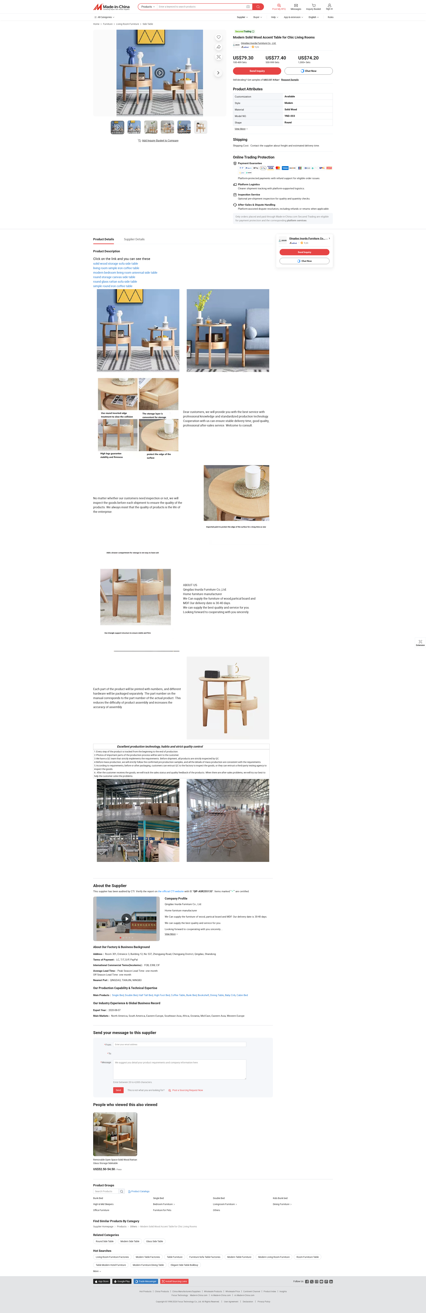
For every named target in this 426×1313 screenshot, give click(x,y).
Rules (330, 17)
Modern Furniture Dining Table (148, 1265)
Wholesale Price (232, 1291)
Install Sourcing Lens (176, 1281)
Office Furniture (101, 1210)
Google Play (122, 1281)
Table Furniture (174, 1257)
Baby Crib (230, 995)
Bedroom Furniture (163, 1204)
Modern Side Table (129, 1241)
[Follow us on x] (312, 1281)
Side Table (148, 23)
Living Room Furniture (127, 23)
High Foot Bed (162, 995)
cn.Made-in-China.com (244, 1295)
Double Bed (131, 995)
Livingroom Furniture (224, 1204)
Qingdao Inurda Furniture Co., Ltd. (258, 43)
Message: (106, 1062)
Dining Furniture (281, 1204)
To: (109, 1053)
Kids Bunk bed (280, 1198)
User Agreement (231, 1301)
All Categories (105, 17)
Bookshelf (203, 995)
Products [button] (146, 6)
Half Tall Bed (146, 995)
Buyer (256, 17)
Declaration (248, 1301)
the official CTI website (171, 891)
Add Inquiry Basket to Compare (160, 140)
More (96, 1271)
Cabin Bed (242, 995)
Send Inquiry (257, 70)
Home (96, 23)
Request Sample (290, 79)
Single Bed (118, 995)
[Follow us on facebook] (307, 1281)
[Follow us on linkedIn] (331, 1281)
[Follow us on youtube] (321, 1281)
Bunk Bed (191, 995)
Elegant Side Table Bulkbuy (184, 1265)
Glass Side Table (154, 1241)
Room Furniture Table (308, 1257)
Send (118, 1090)
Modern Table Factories (148, 1257)
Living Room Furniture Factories (112, 1257)
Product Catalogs (140, 1191)
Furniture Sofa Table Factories (204, 1257)
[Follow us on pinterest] (326, 1281)
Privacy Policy (264, 1301)
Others (216, 1210)
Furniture (107, 23)
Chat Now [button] (311, 70)
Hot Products (145, 1291)
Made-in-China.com (199, 1295)
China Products (162, 1291)
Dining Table (217, 995)
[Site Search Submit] (258, 6)
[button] (248, 6)
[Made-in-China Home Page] (111, 6)
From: (108, 1044)
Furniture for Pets (162, 1210)
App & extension (292, 17)
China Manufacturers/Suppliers (186, 1291)
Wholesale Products (213, 1291)
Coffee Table (178, 995)
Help (273, 17)
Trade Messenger (145, 1281)
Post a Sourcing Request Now (185, 1090)
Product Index (270, 1291)
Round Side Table (104, 1241)
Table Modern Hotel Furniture (111, 1265)
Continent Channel (251, 1291)
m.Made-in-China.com (221, 1295)
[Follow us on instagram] (316, 1281)
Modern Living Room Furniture (274, 1257)
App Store (101, 1281)
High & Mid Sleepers (103, 1204)
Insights (283, 1291)
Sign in (329, 8)
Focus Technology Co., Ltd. (190, 1301)
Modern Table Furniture (239, 1257)
